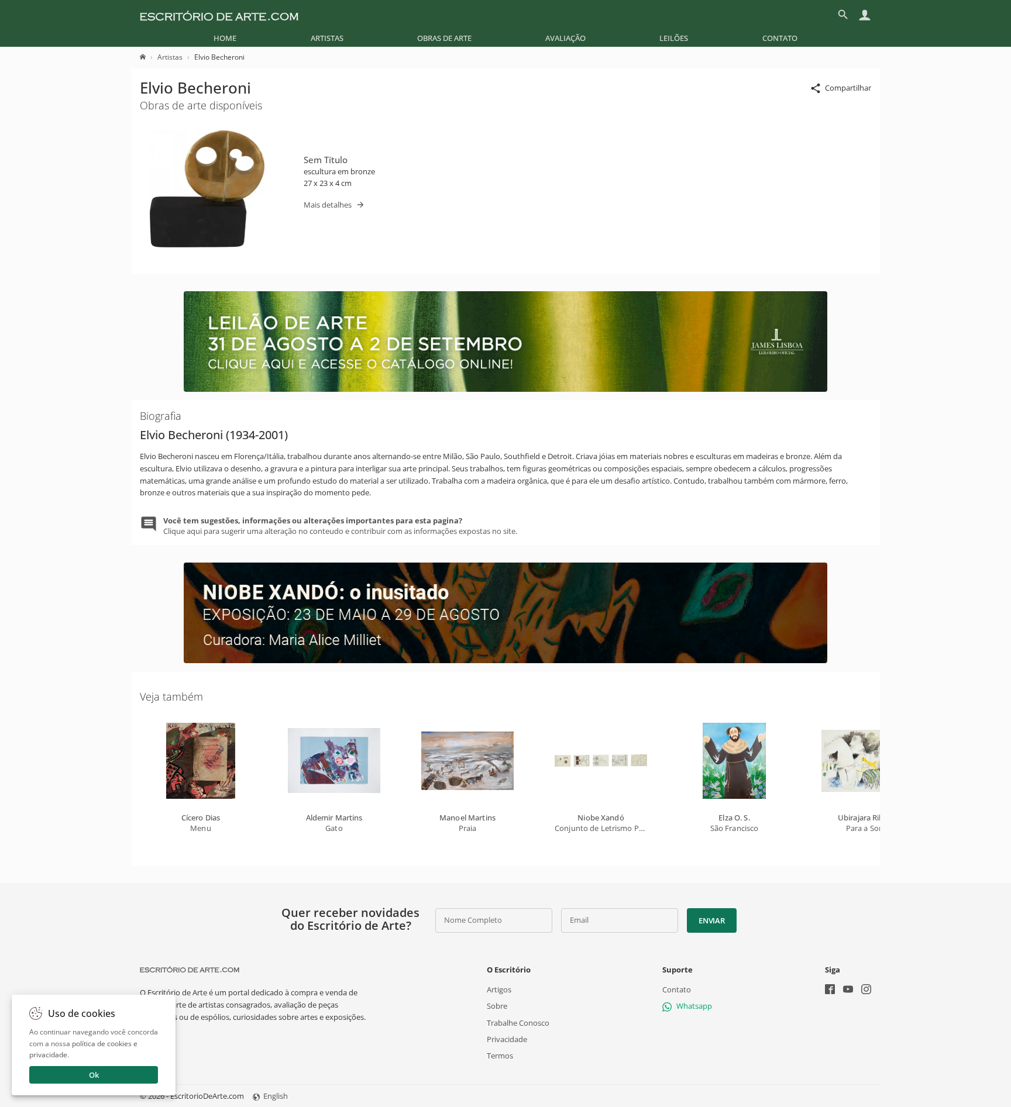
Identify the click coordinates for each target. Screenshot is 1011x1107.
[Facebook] (830, 990)
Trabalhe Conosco (518, 1023)
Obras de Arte (444, 38)
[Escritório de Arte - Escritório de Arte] (189, 969)
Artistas (327, 38)
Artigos (499, 989)
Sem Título (326, 159)
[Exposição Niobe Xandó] (505, 660)
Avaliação (565, 38)
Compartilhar (848, 87)
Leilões (673, 38)
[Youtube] (848, 990)
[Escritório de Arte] (219, 14)
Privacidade (507, 1039)
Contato (779, 38)
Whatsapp (694, 1006)
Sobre (497, 1006)
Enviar (711, 920)
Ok (94, 1075)
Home (225, 38)
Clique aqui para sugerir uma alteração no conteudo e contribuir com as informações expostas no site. (340, 525)
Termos (500, 1055)
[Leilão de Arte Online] (505, 389)
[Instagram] (866, 990)
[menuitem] (225, 38)
